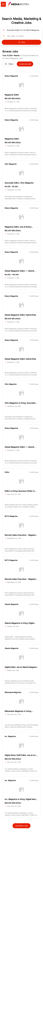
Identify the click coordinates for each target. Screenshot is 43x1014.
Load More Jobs (21, 826)
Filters (11, 64)
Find (23, 42)
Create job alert (25, 64)
